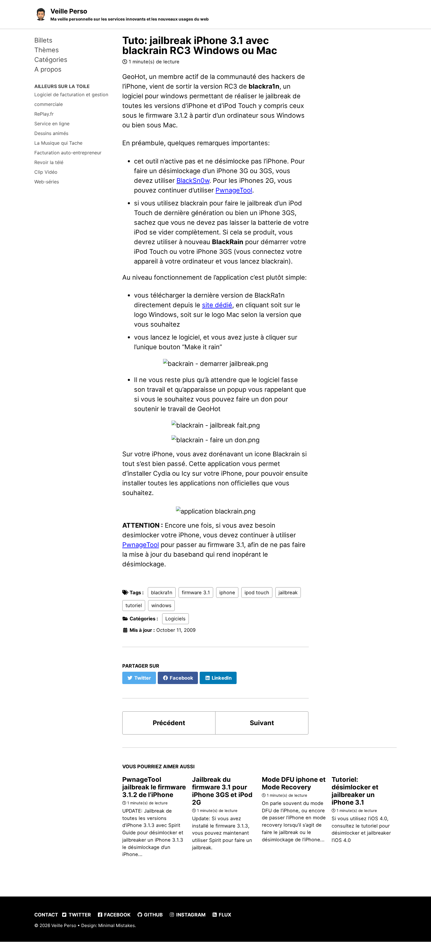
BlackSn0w (193, 180)
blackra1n (161, 592)
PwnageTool (234, 190)
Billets (43, 40)
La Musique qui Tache (58, 143)
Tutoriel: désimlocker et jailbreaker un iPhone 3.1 (355, 791)
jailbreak (288, 592)
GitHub (153, 915)
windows (161, 605)
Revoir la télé (48, 162)
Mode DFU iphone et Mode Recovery (294, 783)
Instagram (190, 915)
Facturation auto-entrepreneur (67, 153)
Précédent (169, 723)
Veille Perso (129, 14)
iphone (227, 592)
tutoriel (133, 605)
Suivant (262, 723)
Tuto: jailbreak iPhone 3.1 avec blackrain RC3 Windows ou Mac (199, 45)
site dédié (217, 305)
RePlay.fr (44, 114)
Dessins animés (51, 133)
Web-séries (46, 182)
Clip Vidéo (45, 172)
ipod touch (257, 592)
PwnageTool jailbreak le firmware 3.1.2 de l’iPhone (154, 787)
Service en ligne (51, 123)
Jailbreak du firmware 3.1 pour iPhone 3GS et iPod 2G (222, 791)
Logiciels (175, 619)
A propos (48, 69)
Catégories (50, 59)
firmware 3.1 (196, 592)
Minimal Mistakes (116, 925)
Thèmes (46, 50)
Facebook (116, 915)
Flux (224, 915)
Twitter (79, 915)
